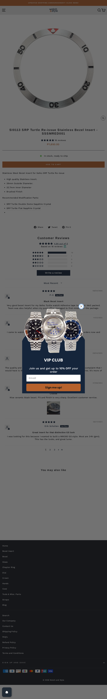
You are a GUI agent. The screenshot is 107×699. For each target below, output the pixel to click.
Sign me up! (53, 387)
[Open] (7, 692)
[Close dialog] (81, 306)
